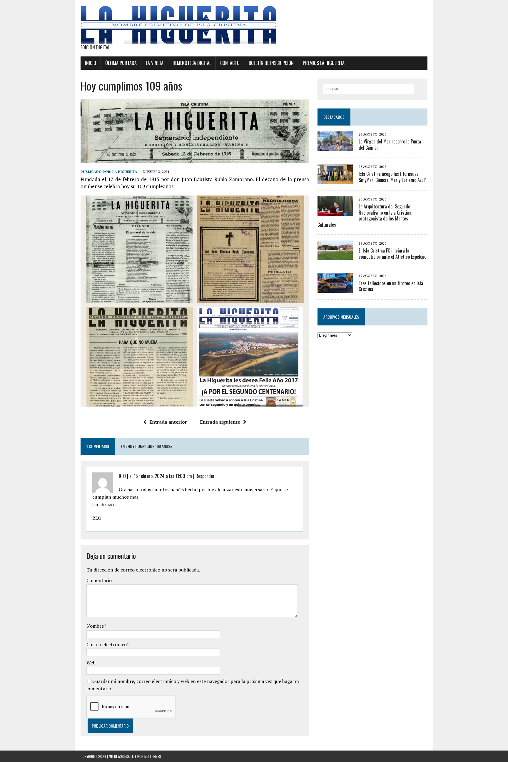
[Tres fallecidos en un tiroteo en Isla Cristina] (335, 288)
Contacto (230, 62)
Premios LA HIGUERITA (324, 62)
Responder (205, 475)
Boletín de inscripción (271, 62)
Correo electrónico (106, 644)
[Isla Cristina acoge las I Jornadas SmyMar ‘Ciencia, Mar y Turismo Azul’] (335, 179)
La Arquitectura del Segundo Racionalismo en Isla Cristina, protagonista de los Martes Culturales (364, 215)
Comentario (99, 580)
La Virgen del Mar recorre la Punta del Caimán (390, 144)
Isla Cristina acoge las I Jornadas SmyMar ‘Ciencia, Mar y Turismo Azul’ (392, 176)
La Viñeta (154, 62)
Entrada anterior (168, 422)
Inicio (90, 62)
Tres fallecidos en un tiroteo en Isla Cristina (391, 286)
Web (91, 662)
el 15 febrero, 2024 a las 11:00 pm (160, 475)
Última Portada (121, 62)
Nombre (95, 626)
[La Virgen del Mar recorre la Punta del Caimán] (335, 147)
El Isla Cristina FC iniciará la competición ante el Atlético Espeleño (392, 253)
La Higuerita (124, 171)
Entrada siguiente (220, 422)
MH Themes (152, 756)
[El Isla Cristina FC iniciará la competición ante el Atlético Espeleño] (335, 256)
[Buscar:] (368, 88)
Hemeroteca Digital (192, 62)
